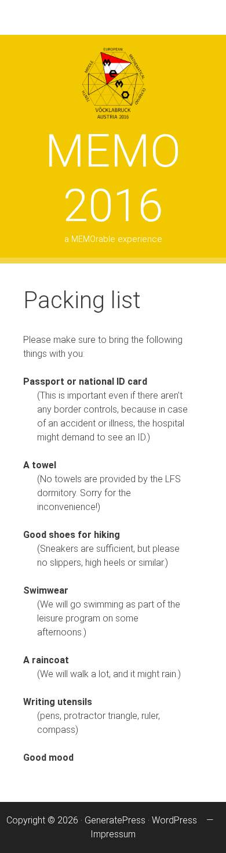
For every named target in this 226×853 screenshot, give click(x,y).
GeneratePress (115, 820)
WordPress (174, 820)
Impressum (113, 834)
